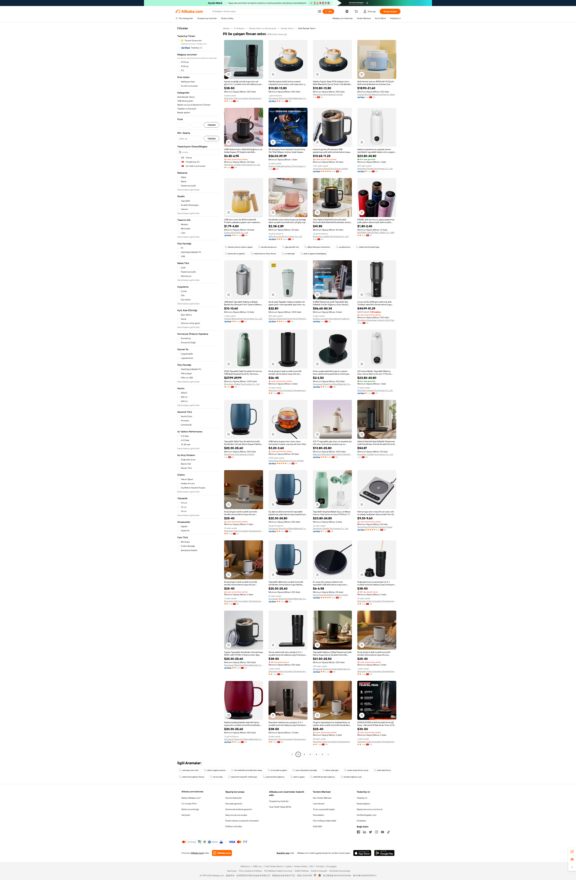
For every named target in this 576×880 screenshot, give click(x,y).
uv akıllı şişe (290, 254)
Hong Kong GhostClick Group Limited (330, 168)
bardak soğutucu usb (353, 777)
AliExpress (245, 866)
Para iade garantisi (233, 803)
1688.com (257, 866)
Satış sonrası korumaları (236, 815)
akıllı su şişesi (298, 777)
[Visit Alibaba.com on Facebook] (358, 832)
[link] (572, 851)
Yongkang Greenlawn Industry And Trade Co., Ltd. (376, 320)
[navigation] (198, 391)
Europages (332, 866)
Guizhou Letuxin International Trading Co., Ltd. (332, 318)
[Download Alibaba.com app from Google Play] (384, 853)
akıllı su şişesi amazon (216, 770)
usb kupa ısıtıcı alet (190, 770)
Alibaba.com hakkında (192, 791)
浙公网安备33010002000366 (337, 875)
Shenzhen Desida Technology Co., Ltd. (375, 168)
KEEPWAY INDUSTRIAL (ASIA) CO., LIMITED (376, 232)
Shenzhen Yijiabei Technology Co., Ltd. (242, 384)
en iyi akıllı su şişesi (279, 770)
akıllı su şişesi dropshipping (314, 254)
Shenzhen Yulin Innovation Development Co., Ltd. (243, 98)
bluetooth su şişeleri (236, 254)
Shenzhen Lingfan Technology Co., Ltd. (242, 164)
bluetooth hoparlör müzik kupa (244, 777)
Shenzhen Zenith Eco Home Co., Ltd (285, 236)
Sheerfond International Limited (328, 94)
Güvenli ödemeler (233, 798)
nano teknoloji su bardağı (306, 770)
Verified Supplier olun (366, 815)
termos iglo (218, 777)
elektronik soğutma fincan (193, 777)
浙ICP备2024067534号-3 (364, 875)
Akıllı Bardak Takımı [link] (307, 28)
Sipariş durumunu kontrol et (369, 809)
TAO (311, 866)
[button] (319, 11)
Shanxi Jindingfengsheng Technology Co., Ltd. (288, 166)
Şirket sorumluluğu (190, 809)
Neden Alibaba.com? (191, 798)
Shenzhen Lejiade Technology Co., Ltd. (331, 236)
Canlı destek (318, 803)
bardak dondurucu (269, 247)
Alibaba (226, 28)
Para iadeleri (318, 815)
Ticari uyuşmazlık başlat (324, 809)
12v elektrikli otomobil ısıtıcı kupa (248, 770)
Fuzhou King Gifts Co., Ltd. (236, 232)
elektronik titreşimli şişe (369, 247)
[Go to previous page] (292, 754)
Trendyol (320, 866)
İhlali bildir (317, 826)
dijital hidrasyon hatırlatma (318, 247)
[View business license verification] (315, 875)
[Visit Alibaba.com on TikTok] (388, 832)
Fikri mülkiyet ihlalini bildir (324, 821)
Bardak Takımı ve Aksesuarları (262, 28)
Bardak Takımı (287, 28)
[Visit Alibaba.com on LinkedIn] (364, 832)
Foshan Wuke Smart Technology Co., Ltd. (243, 318)
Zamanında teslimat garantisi (238, 809)
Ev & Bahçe (239, 28)
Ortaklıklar (361, 821)
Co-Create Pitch (189, 803)
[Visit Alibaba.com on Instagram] (376, 832)
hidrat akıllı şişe (331, 770)
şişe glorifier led (292, 247)
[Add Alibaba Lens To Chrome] (222, 853)
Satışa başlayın (363, 803)
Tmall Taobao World (273, 866)
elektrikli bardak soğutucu (324, 777)
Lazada (288, 866)
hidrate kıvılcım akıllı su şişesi (240, 247)
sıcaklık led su (344, 247)
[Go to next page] (328, 754)
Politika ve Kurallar (233, 826)
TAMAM (211, 125)
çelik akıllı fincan (384, 770)
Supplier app (283, 853)
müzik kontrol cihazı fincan (265, 254)
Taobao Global (300, 866)
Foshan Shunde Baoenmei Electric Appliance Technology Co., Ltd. (376, 94)
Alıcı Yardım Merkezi (322, 798)
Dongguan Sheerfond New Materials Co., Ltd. (288, 98)
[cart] (356, 12)
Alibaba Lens (197, 853)
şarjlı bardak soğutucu (275, 777)
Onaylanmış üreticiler (279, 801)
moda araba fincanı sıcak (357, 770)
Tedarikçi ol (362, 798)
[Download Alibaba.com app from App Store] (362, 853)
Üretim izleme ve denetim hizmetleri (242, 821)
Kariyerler (186, 815)
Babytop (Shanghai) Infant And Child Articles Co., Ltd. (288, 318)
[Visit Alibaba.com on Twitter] (370, 832)
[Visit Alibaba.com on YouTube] (382, 832)
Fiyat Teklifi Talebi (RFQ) (280, 807)
